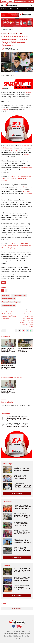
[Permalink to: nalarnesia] (2, 49)
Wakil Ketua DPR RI (8, 305)
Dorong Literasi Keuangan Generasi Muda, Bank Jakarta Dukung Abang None (22, 588)
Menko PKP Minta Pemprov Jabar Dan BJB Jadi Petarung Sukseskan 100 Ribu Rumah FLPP (22, 477)
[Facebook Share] (16, 330)
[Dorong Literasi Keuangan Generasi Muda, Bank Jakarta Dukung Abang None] (7, 588)
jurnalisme (5, 295)
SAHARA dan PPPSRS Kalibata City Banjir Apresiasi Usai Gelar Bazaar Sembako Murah (21, 524)
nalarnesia (8, 48)
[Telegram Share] (27, 330)
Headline (4, 33)
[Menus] (2, 4)
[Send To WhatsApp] (31, 330)
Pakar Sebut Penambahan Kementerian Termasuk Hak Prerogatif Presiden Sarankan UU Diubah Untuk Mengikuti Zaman (26, 318)
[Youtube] (20, 626)
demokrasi (25, 146)
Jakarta (26, 155)
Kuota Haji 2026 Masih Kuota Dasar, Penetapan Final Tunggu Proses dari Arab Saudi (22, 541)
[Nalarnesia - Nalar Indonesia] (17, 622)
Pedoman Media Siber (11, 633)
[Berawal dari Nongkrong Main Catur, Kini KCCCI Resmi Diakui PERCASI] (7, 469)
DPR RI (28, 92)
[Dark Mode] (28, 4)
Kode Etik (25, 631)
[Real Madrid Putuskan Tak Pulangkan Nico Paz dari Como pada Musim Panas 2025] (7, 486)
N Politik (19, 33)
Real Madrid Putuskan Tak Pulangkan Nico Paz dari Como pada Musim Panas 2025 (22, 486)
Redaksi (8, 631)
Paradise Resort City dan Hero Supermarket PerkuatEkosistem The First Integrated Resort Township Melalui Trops (25, 350)
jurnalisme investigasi (19, 295)
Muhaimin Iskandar (8, 298)
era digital (4, 110)
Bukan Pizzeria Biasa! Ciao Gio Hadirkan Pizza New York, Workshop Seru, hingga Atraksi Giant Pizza (22, 579)
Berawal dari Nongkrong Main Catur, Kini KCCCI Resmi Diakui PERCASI (22, 469)
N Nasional (11, 33)
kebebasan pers (7, 148)
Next (3, 282)
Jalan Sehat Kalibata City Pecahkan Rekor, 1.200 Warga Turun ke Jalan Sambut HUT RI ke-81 (22, 507)
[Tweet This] (19, 330)
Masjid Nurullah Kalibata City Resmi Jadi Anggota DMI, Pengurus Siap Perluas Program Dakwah (22, 516)
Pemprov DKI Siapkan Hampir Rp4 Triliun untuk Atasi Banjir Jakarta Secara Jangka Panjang (22, 550)
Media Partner (25, 633)
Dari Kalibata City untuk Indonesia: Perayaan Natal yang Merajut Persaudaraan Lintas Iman (22, 533)
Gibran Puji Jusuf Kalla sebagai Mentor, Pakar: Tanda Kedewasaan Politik (8, 367)
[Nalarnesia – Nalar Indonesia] (10, 4)
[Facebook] (13, 626)
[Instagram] (17, 626)
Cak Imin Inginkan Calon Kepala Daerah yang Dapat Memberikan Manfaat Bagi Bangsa (16, 246)
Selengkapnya (16, 493)
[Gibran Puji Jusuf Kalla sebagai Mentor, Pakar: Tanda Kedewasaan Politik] (8, 360)
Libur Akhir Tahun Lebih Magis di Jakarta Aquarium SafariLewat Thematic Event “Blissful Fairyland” (22, 571)
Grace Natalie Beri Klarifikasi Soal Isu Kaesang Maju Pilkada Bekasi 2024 (8, 314)
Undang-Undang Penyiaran (11, 302)
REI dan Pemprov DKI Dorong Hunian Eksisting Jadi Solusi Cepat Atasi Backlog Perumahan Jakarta (8, 350)
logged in (13, 405)
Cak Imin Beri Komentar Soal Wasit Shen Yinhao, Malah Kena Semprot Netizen (16, 178)
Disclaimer (16, 631)
